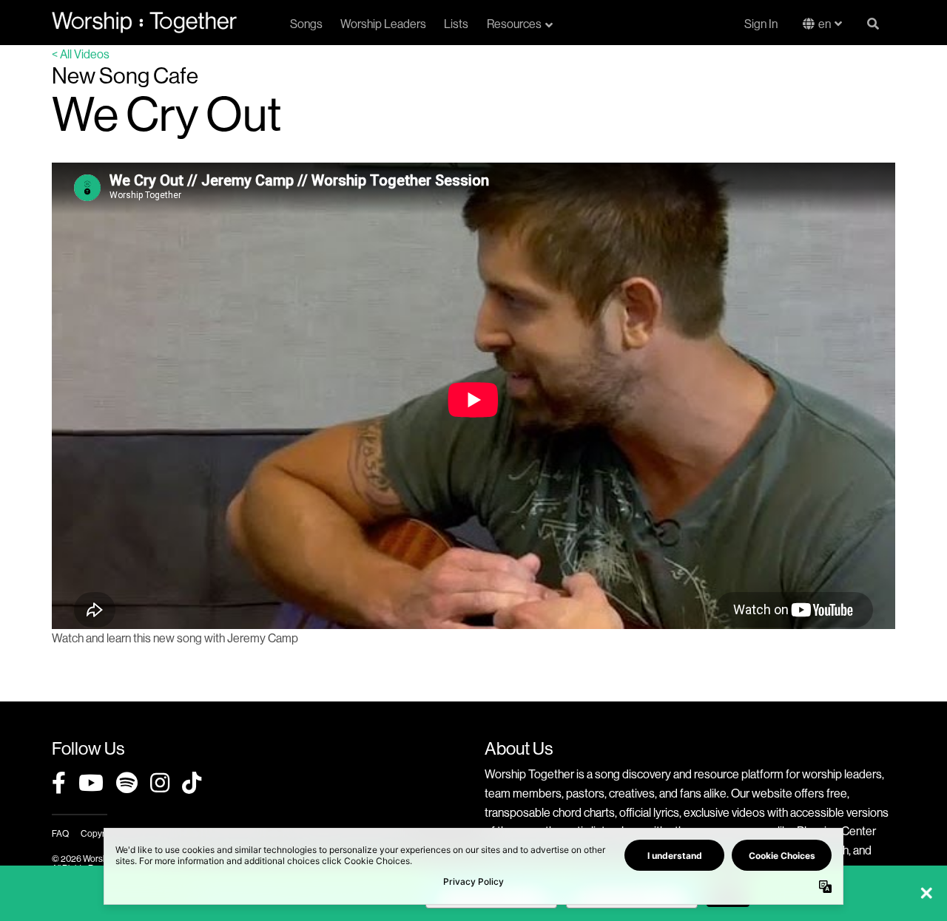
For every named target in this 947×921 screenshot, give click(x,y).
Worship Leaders (383, 23)
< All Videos (80, 54)
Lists (456, 23)
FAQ (60, 833)
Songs (306, 23)
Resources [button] (514, 23)
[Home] (144, 22)
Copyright (100, 833)
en (824, 23)
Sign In (761, 23)
